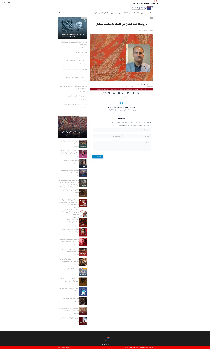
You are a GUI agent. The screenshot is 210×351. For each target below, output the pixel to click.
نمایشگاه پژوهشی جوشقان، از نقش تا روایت (72, 35)
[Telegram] (102, 345)
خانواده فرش (114, 13)
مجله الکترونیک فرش (104, 13)
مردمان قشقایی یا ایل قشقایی (70, 161)
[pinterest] (110, 92)
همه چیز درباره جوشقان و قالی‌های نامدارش (73, 132)
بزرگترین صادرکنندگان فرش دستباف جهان (76, 78)
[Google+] (124, 92)
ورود (8, 2)
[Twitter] (129, 92)
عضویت (5, 2)
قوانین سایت (68, 347)
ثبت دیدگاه (98, 157)
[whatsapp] (114, 92)
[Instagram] (106, 344)
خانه (148, 13)
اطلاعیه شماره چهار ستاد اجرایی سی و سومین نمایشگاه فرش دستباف (142, 3)
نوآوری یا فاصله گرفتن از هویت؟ (70, 269)
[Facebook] (133, 92)
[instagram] (105, 92)
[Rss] (138, 92)
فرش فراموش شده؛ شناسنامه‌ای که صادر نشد (75, 69)
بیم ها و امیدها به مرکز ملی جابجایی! (77, 96)
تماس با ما (59, 347)
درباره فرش (143, 13)
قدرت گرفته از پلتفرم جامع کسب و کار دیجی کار (132, 347)
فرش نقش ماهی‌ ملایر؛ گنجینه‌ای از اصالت (76, 61)
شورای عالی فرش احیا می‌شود (71, 298)
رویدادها (151, 18)
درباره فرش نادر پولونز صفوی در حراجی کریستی (74, 105)
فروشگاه (95, 13)
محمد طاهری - (126, 86)
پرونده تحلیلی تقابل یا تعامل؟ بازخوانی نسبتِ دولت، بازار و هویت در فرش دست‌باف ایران (69, 202)
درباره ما (63, 347)
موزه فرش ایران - (143, 86)
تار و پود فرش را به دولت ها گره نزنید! (69, 318)
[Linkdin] (119, 92)
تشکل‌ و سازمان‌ (135, 13)
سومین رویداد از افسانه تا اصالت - (135, 86)
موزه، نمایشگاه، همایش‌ (124, 13)
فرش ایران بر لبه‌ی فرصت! (80, 52)
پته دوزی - (122, 86)
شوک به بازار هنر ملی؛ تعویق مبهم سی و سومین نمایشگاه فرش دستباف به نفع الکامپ (68, 212)
